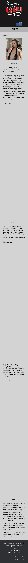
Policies (12, 545)
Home (5, 543)
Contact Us (19, 545)
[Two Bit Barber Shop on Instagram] (20, 24)
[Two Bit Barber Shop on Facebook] (17, 24)
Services (15, 543)
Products (20, 543)
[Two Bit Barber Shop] (14, 9)
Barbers (10, 543)
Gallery (8, 545)
